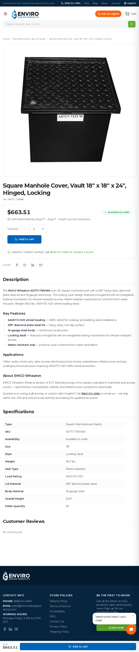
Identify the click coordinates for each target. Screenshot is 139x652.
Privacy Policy (58, 626)
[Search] (131, 24)
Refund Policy (59, 601)
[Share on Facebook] (17, 265)
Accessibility (57, 611)
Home (6, 38)
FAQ (86, 3)
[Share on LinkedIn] (33, 265)
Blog (95, 3)
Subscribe (116, 627)
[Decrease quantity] (25, 229)
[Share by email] (41, 265)
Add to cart (26, 239)
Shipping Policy (59, 631)
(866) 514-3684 (73, 3)
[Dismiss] (133, 615)
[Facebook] (5, 629)
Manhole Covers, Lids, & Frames (29, 38)
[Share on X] (25, 265)
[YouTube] (16, 629)
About (104, 3)
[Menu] (5, 14)
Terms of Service (60, 606)
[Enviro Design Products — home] (25, 14)
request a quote (83, 252)
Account (115, 3)
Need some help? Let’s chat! (111, 618)
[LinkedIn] (10, 629)
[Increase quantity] (43, 229)
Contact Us (57, 621)
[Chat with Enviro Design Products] (131, 629)
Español (132, 3)
